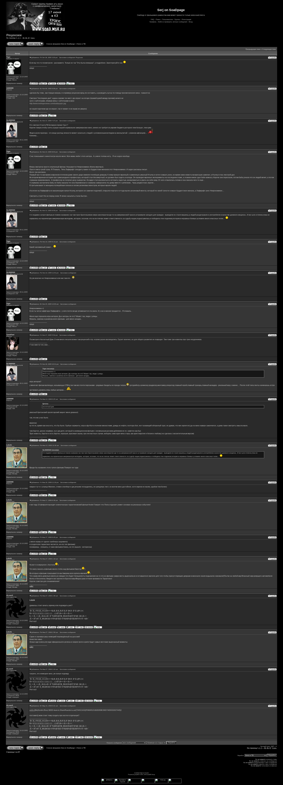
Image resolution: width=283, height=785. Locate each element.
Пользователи (167, 19)
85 (23, 38)
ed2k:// (32, 710)
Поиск (158, 19)
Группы (177, 19)
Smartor (146, 773)
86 (26, 38)
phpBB (137, 774)
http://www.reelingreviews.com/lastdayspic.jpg (47, 104)
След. (33, 38)
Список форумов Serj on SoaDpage (60, 44)
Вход (190, 22)
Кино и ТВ (81, 44)
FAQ (152, 19)
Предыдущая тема (253, 49)
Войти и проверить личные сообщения (172, 22)
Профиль (152, 22)
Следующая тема (269, 49)
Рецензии (14, 35)
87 (29, 38)
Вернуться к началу (14, 83)
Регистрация (186, 19)
